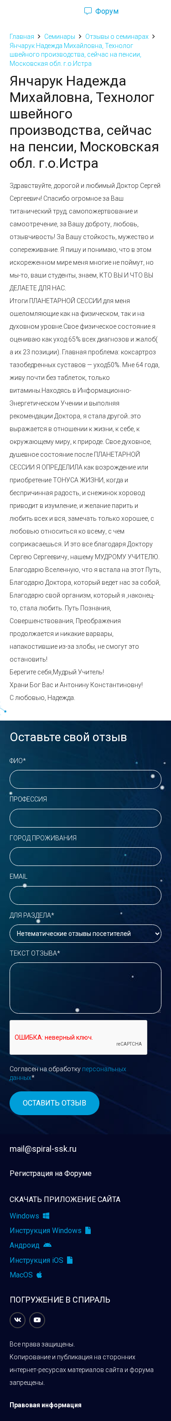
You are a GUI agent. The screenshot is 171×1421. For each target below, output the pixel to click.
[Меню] (11, 11)
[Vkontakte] (18, 1320)
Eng (145, 11)
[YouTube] (37, 1320)
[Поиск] (61, 11)
